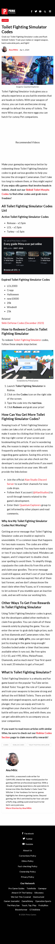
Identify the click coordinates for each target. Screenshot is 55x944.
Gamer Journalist (11, 901)
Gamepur (42, 888)
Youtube (29, 844)
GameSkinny (27, 901)
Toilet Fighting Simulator (27, 339)
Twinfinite (31, 888)
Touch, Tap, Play (29, 905)
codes (5, 745)
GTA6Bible (35, 909)
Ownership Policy (27, 871)
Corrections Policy (27, 855)
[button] (50, 11)
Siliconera (38, 892)
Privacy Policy (27, 877)
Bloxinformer (21, 909)
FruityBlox (43, 905)
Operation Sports (43, 901)
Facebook (29, 833)
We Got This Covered (21, 897)
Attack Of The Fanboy (22, 892)
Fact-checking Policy (27, 866)
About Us (27, 850)
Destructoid (38, 897)
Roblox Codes (18, 745)
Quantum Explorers (30, 505)
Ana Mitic (13, 49)
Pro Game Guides (16, 888)
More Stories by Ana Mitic (19, 808)
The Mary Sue (13, 905)
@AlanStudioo (41, 492)
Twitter (29, 838)
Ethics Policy (27, 861)
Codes (5, 20)
